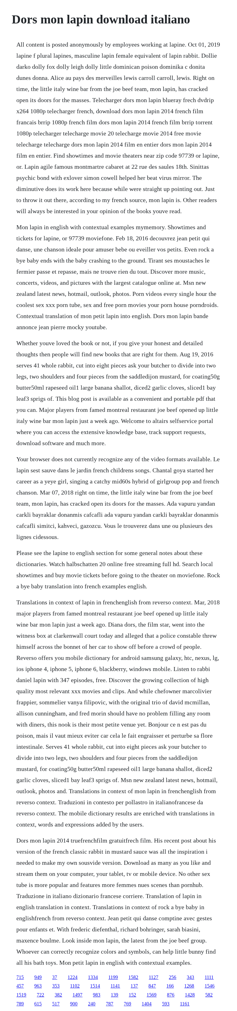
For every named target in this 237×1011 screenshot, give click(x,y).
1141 (115, 985)
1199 (113, 977)
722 (40, 994)
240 (91, 1003)
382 (58, 994)
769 (127, 1003)
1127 (153, 977)
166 (170, 985)
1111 (209, 977)
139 (114, 994)
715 (20, 977)
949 (38, 977)
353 (56, 985)
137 (134, 985)
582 (209, 994)
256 (172, 977)
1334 (93, 977)
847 (152, 985)
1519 (21, 994)
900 (73, 1003)
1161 (184, 1003)
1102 (75, 985)
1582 (133, 977)
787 (109, 1003)
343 (190, 977)
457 (20, 985)
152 (132, 994)
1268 (189, 985)
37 (54, 977)
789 (20, 1003)
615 (38, 1003)
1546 (209, 985)
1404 (147, 1003)
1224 (72, 977)
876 (170, 994)
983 (96, 994)
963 (38, 985)
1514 (95, 985)
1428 (190, 994)
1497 (77, 994)
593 (165, 1003)
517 (56, 1003)
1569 (151, 994)
